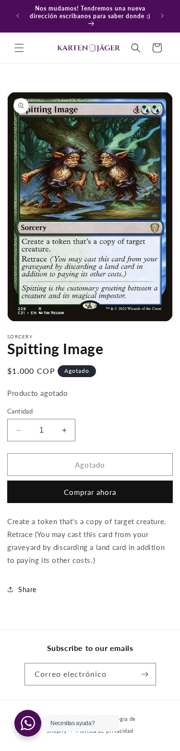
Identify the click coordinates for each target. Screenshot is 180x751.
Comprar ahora (90, 492)
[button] (19, 47)
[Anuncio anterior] (17, 15)
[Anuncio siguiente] (162, 15)
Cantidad (20, 411)
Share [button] (27, 589)
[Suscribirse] (145, 674)
